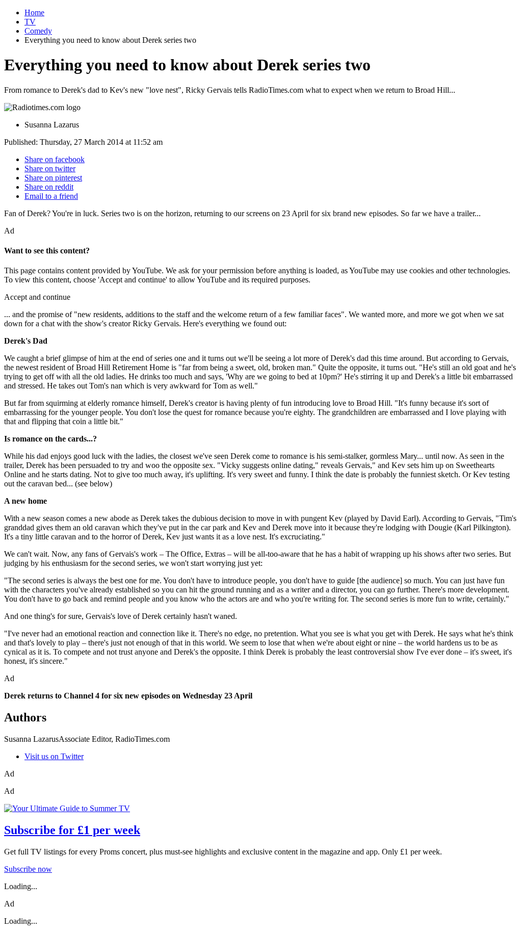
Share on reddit (48, 187)
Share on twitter (49, 168)
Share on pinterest (53, 177)
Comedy (38, 31)
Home (34, 12)
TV (30, 21)
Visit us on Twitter (54, 756)
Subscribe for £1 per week (72, 830)
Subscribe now (28, 869)
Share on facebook (54, 159)
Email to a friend (51, 196)
